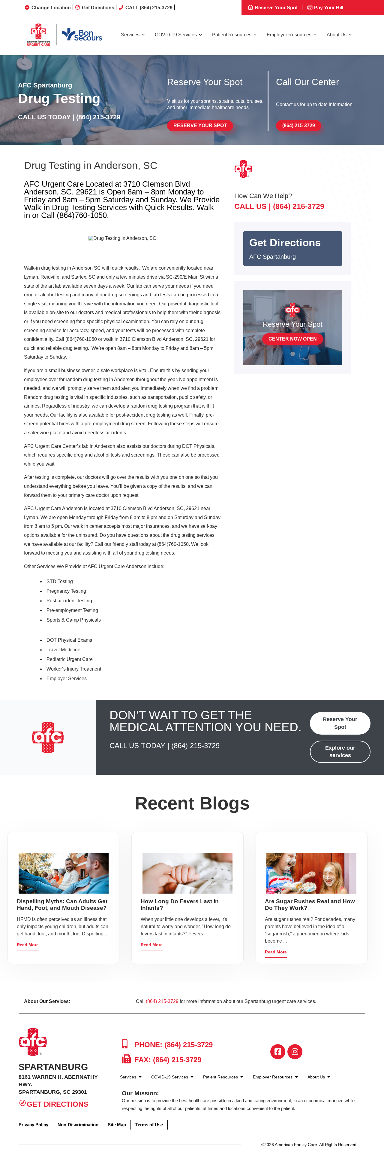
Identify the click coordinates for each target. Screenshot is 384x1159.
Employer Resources (289, 34)
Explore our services (340, 751)
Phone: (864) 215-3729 (172, 1045)
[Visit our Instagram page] (294, 1051)
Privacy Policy (33, 1124)
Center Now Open (292, 338)
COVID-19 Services (176, 34)
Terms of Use (149, 1124)
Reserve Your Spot (276, 7)
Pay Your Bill (328, 7)
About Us (336, 34)
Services (130, 34)
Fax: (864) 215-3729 (166, 1060)
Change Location (51, 7)
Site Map (117, 1124)
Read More (28, 944)
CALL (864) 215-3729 (148, 7)
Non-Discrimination (78, 1124)
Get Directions (98, 7)
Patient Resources (231, 34)
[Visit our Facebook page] (277, 1051)
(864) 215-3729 (98, 117)
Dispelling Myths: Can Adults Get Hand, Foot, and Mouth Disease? (62, 904)
